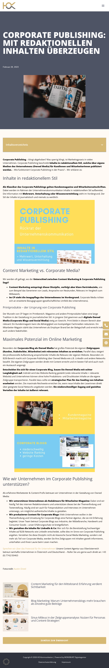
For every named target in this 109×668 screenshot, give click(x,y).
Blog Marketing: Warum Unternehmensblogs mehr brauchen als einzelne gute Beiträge (68, 602)
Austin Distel (20, 568)
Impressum (66, 662)
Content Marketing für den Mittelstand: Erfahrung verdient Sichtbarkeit (66, 585)
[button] (102, 145)
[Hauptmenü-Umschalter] (103, 6)
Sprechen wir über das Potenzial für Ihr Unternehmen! (29, 548)
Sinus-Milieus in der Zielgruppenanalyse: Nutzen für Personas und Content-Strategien (68, 619)
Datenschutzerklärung (47, 662)
